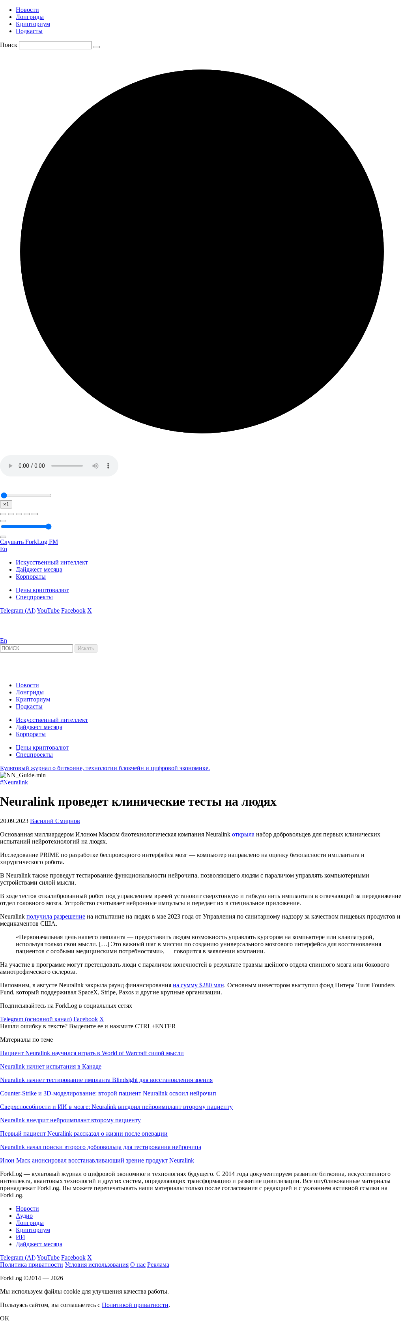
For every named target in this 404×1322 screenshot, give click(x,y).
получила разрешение (55, 916)
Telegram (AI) (18, 610)
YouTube (48, 610)
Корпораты (31, 576)
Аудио (24, 1215)
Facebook (73, 610)
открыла (243, 834)
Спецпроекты (34, 597)
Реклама (158, 1264)
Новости (27, 9)
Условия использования (97, 1264)
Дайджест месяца (39, 569)
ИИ (20, 1237)
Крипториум (33, 24)
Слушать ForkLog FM (29, 541)
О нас (138, 1264)
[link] (21, 633)
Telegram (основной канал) (36, 1019)
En (3, 549)
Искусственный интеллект (52, 562)
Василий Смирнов (55, 821)
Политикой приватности (135, 1304)
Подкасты (29, 31)
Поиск (8, 44)
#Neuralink (14, 782)
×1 (6, 504)
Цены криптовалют (42, 590)
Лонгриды (30, 16)
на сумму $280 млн (198, 985)
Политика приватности (31, 1264)
